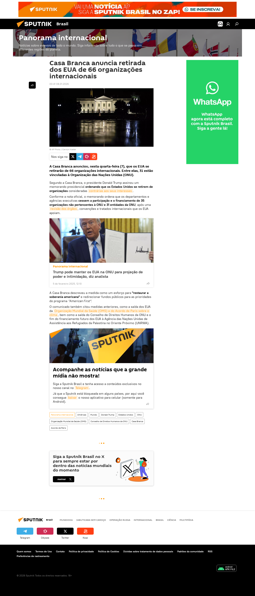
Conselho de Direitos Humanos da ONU (109, 421)
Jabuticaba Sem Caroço (91, 519)
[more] (148, 283)
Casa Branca (137, 421)
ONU (139, 414)
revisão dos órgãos (63, 209)
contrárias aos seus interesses (110, 191)
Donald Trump (107, 414)
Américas (81, 414)
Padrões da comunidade (190, 551)
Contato (60, 551)
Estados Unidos (125, 414)
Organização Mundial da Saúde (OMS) (68, 421)
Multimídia (186, 519)
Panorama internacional (70, 266)
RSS (210, 551)
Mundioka (66, 519)
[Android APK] (226, 569)
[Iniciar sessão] (228, 23)
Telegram (81, 388)
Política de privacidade (81, 551)
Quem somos (24, 551)
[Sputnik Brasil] (35, 28)
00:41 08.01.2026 (59, 83)
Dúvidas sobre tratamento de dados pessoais (148, 551)
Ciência (171, 519)
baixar (72, 398)
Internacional (143, 519)
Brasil (160, 519)
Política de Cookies (108, 551)
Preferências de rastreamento (33, 556)
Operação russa (119, 519)
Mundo (93, 414)
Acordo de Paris (58, 428)
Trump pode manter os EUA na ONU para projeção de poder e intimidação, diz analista (98, 274)
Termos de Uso (43, 551)
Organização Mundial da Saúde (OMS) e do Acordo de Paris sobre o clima (99, 313)
